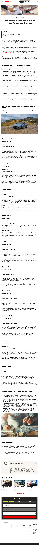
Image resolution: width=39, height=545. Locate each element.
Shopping (15, 17)
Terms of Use (29, 525)
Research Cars (12, 532)
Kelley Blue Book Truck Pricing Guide (31, 487)
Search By (12, 525)
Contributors (23, 527)
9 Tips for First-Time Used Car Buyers (19, 487)
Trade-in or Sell (13, 527)
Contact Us (17, 528)
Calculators (23, 525)
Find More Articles (19, 493)
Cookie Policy (29, 539)
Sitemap (23, 530)
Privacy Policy (29, 527)
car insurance (25, 42)
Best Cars (12, 530)
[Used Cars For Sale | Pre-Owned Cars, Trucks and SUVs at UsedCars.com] (8, 1)
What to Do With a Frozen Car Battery (6, 487)
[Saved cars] (33, 1)
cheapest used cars (7, 52)
